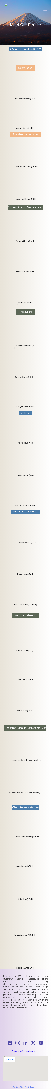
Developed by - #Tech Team (23, 1087)
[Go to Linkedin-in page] (26, 1043)
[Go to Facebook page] (11, 1043)
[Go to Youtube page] (41, 1043)
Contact (15, 1051)
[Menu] (45, 9)
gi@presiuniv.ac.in (27, 1051)
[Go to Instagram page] (19, 1043)
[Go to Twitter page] (34, 1043)
